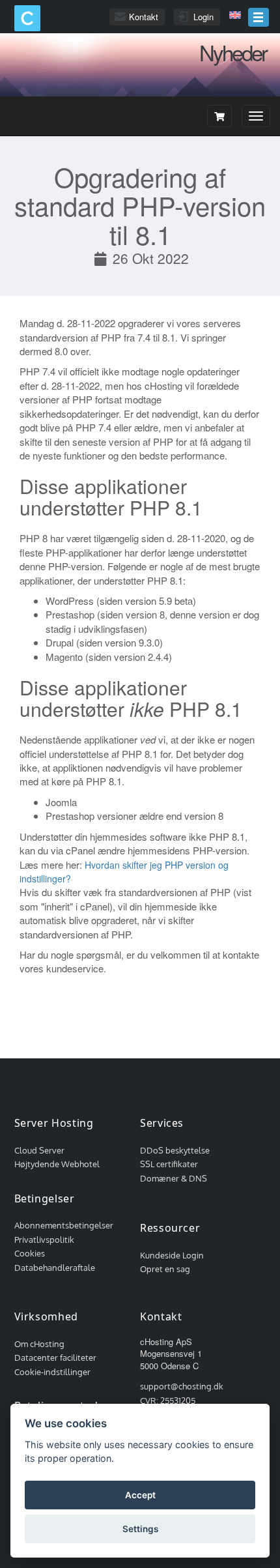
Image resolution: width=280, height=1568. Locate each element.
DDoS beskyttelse (175, 1150)
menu (258, 17)
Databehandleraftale (54, 1267)
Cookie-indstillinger (52, 1372)
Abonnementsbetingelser (63, 1225)
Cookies (29, 1253)
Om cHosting (39, 1344)
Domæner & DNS (173, 1178)
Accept (140, 1495)
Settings (140, 1529)
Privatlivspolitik (44, 1239)
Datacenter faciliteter (55, 1357)
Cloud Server (39, 1150)
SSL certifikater (169, 1164)
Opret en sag (165, 1269)
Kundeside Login (172, 1255)
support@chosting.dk (181, 1386)
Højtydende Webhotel (57, 1164)
